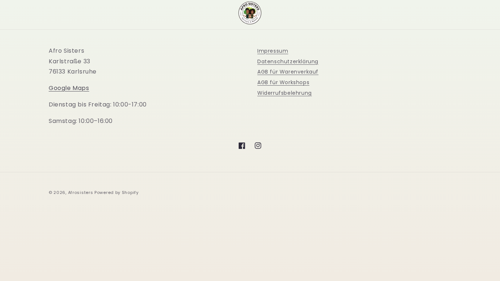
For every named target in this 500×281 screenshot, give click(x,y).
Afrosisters (80, 192)
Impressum (272, 51)
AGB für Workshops (283, 82)
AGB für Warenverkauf (287, 71)
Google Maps (69, 88)
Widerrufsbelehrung (284, 93)
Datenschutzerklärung (287, 61)
